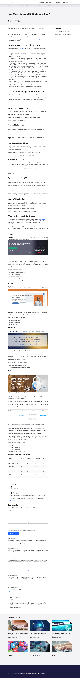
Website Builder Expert (6, 2)
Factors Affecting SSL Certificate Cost (62, 31)
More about (12, 500)
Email (29, 521)
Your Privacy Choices (31, 667)
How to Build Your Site (27, 5)
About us (9, 667)
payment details (26, 187)
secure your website (17, 36)
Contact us (15, 667)
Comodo (9, 260)
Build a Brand (65, 2)
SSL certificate (21, 48)
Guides (34, 5)
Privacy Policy (22, 667)
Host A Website (57, 2)
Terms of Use (39, 667)
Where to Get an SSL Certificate (60, 36)
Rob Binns (12, 21)
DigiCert (9, 396)
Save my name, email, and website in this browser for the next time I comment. (21, 530)
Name (9, 521)
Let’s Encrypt (10, 354)
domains (34, 97)
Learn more (50, 17)
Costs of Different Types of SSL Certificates (63, 34)
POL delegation (28, 570)
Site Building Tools (41, 5)
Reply (10, 545)
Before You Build (19, 5)
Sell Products (48, 2)
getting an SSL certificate (42, 39)
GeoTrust (10, 311)
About (71, 2)
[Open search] (76, 2)
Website (9, 525)
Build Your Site (41, 2)
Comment (9, 510)
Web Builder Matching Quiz (51, 5)
